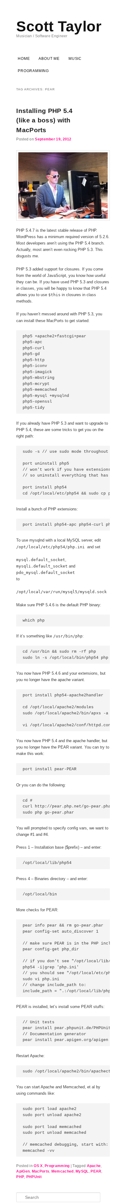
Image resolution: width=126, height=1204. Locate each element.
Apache (94, 1166)
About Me (49, 58)
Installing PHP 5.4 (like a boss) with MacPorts (44, 120)
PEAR (96, 1171)
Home (24, 58)
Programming (33, 71)
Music (75, 58)
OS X (38, 1166)
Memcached (62, 1171)
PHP (20, 1177)
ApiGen (23, 1171)
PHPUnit (34, 1177)
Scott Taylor (59, 26)
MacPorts (40, 1171)
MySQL (82, 1171)
